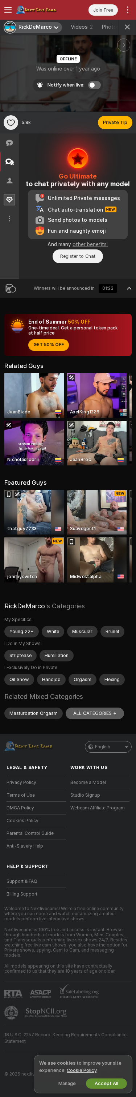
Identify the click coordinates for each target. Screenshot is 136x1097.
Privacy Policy (21, 782)
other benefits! (90, 244)
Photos (114, 27)
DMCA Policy (20, 807)
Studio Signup (85, 795)
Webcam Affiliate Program (97, 807)
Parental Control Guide (30, 833)
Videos (82, 27)
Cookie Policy (81, 1070)
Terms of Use (21, 795)
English (102, 746)
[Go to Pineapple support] (12, 1013)
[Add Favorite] (11, 122)
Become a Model (88, 782)
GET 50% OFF (48, 344)
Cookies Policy (22, 820)
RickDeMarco (24, 606)
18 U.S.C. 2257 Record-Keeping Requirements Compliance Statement (65, 1038)
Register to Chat (77, 256)
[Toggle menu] (8, 10)
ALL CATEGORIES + (94, 713)
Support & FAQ (22, 881)
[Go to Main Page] (42, 9)
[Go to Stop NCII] (46, 1012)
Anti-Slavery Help (25, 846)
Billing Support (22, 894)
